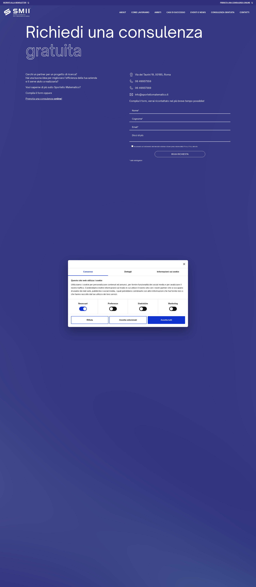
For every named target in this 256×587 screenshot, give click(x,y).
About (122, 12)
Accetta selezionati (128, 320)
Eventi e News (198, 12)
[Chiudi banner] (184, 264)
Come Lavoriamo (140, 12)
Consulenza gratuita (222, 12)
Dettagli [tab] (128, 272)
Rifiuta (90, 320)
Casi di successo (176, 12)
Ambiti (158, 12)
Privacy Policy (188, 146)
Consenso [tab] (88, 272)
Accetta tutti (166, 320)
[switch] (113, 309)
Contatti (244, 12)
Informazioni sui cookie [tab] (168, 272)
